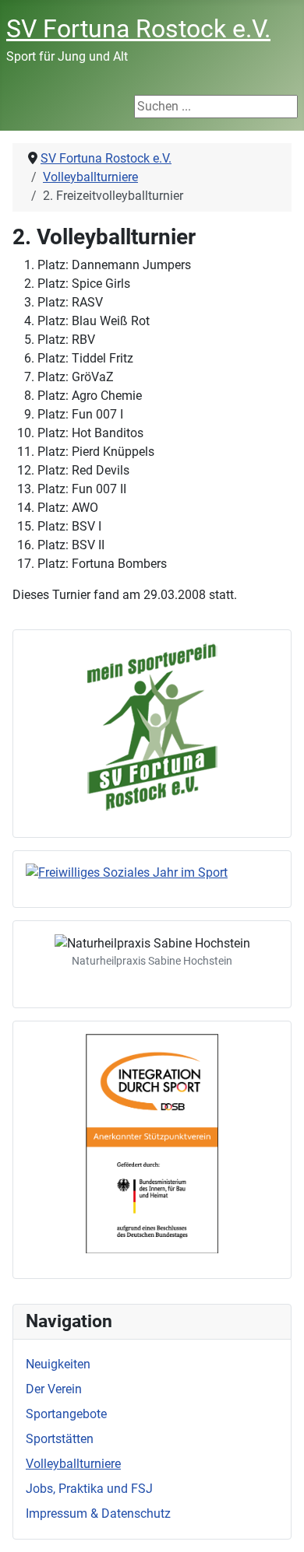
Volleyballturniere (73, 1463)
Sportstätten (60, 1438)
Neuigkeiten (58, 1364)
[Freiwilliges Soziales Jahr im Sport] (152, 873)
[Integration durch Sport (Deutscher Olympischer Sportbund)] (152, 1144)
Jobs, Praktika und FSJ (89, 1488)
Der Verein (54, 1389)
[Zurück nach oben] (277, 1523)
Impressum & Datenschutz (98, 1513)
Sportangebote (66, 1414)
